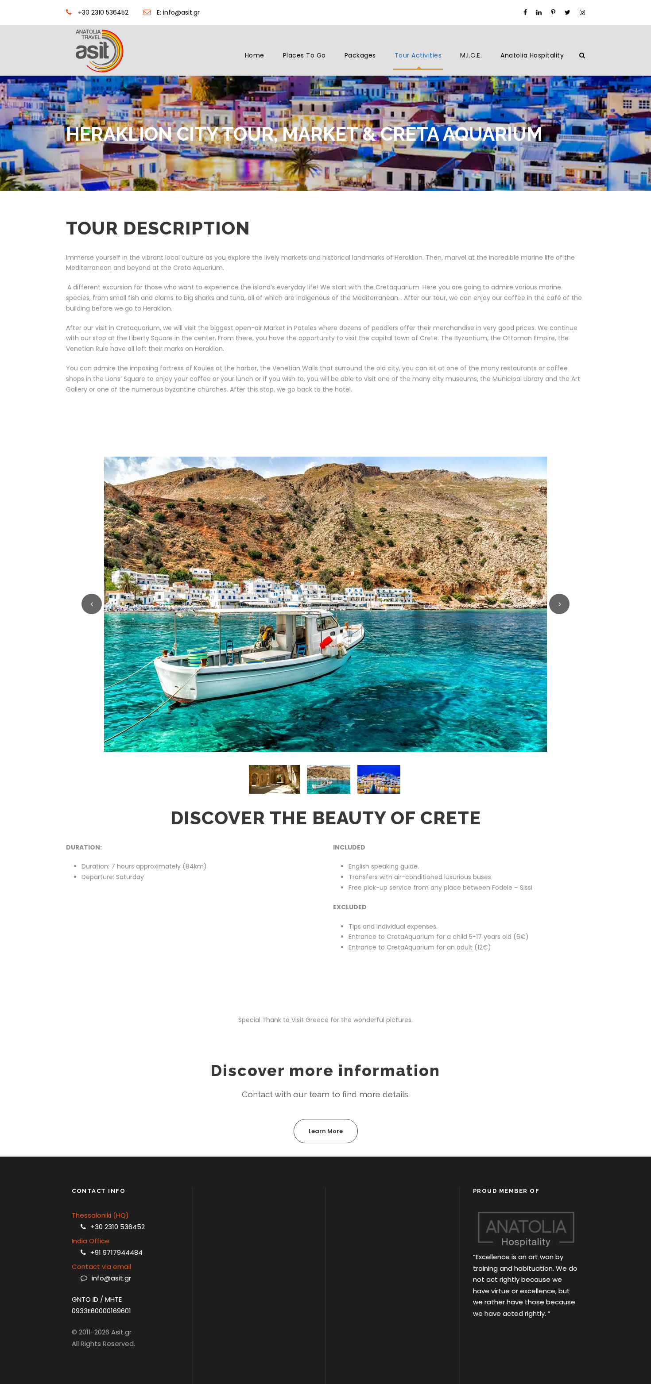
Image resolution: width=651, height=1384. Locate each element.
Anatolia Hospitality (532, 55)
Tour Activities (418, 55)
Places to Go (304, 55)
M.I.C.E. (471, 55)
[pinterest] (553, 12)
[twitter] (567, 12)
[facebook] (525, 12)
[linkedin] (539, 12)
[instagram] (582, 12)
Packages (360, 55)
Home (254, 55)
